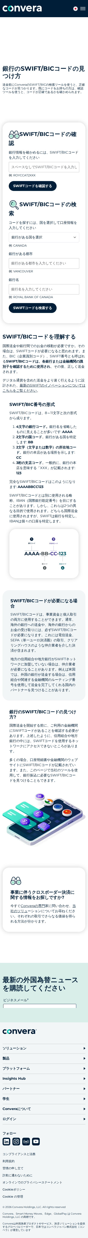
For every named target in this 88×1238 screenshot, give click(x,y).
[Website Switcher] (75, 9)
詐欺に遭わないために (17, 1175)
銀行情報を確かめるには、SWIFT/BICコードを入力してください (43, 155)
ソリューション (14, 1048)
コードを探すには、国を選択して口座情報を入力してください (43, 225)
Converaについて (17, 1109)
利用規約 (9, 1161)
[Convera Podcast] (26, 1141)
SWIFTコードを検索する (32, 308)
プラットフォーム (16, 1068)
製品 (6, 1058)
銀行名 (14, 280)
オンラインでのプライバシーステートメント (32, 1182)
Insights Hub (14, 1078)
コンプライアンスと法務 (19, 1154)
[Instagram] (16, 1141)
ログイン (9, 1119)
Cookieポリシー (14, 1189)
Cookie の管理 (13, 1196)
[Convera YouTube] (36, 1141)
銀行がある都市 (21, 254)
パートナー (11, 1089)
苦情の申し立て (13, 1168)
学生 (6, 1099)
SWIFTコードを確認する (32, 186)
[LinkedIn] (6, 1141)
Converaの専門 (33, 906)
